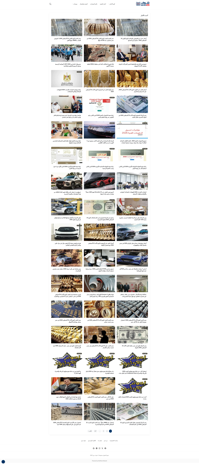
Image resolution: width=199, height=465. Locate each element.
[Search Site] (50, 4)
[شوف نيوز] (143, 3)
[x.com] (102, 448)
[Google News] (93, 448)
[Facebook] (105, 448)
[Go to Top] (3, 461)
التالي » (90, 431)
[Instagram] (99, 448)
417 (95, 431)
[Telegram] (96, 448)
